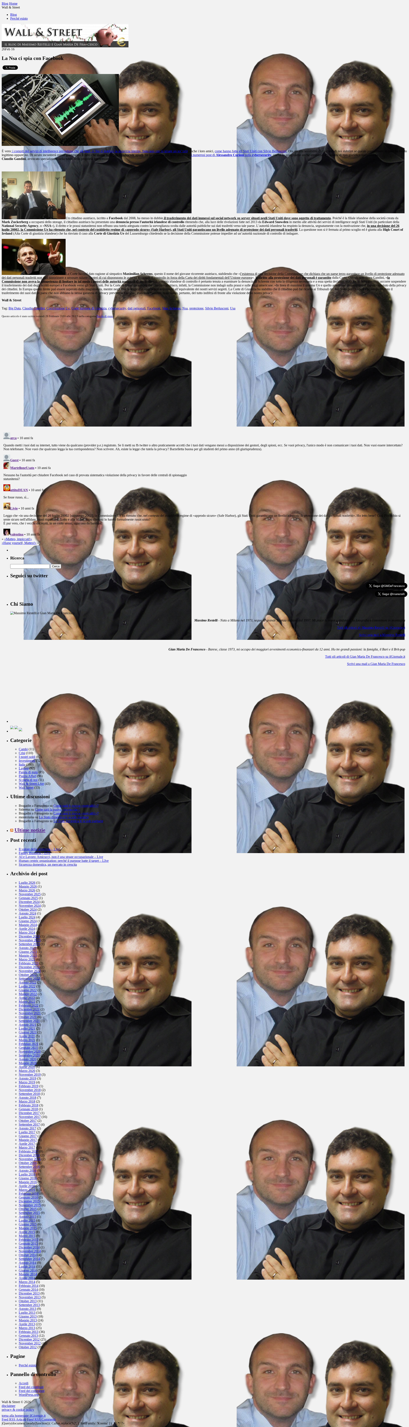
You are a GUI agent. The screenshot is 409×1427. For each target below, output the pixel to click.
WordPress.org (29, 1395)
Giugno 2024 (28, 921)
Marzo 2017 (27, 1147)
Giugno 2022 (28, 990)
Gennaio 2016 (28, 1197)
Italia (22, 764)
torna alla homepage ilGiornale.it (24, 1415)
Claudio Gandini (33, 308)
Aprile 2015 (27, 1232)
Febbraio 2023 (28, 963)
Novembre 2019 (30, 1074)
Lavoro (24, 768)
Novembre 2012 (30, 1343)
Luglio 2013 (27, 1312)
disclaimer (8, 1406)
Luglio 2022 (27, 986)
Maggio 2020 (28, 1063)
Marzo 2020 (27, 1071)
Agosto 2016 (27, 1170)
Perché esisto (19, 18)
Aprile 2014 (27, 1278)
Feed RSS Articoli (14, 1419)
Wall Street (26, 787)
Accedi (23, 1383)
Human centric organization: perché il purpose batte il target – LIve (64, 860)
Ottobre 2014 (28, 1255)
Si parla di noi (28, 780)
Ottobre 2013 (28, 1301)
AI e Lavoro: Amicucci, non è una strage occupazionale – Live (61, 857)
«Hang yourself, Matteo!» (19, 543)
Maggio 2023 (28, 955)
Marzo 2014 (27, 1282)
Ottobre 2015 (28, 1209)
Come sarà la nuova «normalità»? (75, 805)
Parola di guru (104, 316)
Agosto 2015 (27, 1216)
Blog (13, 14)
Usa (232, 308)
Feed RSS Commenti (41, 1419)
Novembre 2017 (30, 1117)
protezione (196, 308)
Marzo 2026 (27, 890)
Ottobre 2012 (28, 1347)
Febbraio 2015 (28, 1239)
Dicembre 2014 (29, 1247)
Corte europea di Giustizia (89, 308)
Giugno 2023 (28, 952)
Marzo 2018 (27, 1101)
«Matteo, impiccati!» (18, 539)
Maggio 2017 (28, 1140)
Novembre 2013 (30, 1297)
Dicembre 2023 (29, 936)
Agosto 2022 (27, 982)
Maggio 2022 (28, 994)
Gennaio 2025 (28, 898)
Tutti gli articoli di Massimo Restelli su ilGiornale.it (371, 627)
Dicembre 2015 (29, 1201)
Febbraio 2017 (28, 1151)
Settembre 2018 (29, 1094)
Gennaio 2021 (28, 1048)
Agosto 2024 (27, 913)
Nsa (185, 308)
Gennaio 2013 (28, 1335)
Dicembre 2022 (29, 967)
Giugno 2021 (28, 1032)
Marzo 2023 (27, 959)
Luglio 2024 (27, 917)
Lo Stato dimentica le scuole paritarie (64, 817)
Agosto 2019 (27, 1078)
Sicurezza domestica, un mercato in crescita (48, 864)
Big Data (15, 308)
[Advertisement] (42, 696)
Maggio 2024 (28, 925)
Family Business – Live (34, 853)
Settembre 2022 (29, 978)
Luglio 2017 (27, 1132)
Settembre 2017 (29, 1124)
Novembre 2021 (30, 1013)
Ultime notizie (29, 830)
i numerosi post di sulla (230, 155)
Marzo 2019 (27, 1082)
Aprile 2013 (27, 1324)
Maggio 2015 (28, 1228)
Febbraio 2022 (28, 1005)
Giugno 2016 (28, 1178)
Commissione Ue (58, 308)
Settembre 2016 (29, 1167)
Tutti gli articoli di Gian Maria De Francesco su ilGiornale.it (365, 656)
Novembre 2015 (30, 1205)
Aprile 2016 (27, 1186)
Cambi (23, 749)
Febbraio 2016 (28, 1193)
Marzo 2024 (27, 932)
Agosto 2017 (27, 1128)
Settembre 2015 (29, 1213)
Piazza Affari (27, 776)
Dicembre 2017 (29, 1113)
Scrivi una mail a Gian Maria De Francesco (376, 664)
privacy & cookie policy (18, 1409)
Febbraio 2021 (28, 1044)
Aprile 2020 (27, 1067)
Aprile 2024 (27, 929)
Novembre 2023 (30, 940)
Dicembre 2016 (29, 1155)
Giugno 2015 (28, 1224)
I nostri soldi (27, 757)
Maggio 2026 (28, 886)
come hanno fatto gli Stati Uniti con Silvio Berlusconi (251, 151)
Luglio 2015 (27, 1220)
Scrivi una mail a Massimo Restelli (382, 635)
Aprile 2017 (27, 1143)
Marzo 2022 (27, 1001)
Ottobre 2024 (28, 909)
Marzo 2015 (27, 1236)
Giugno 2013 (28, 1316)
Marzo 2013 (27, 1328)
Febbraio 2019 (28, 1086)
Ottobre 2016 (28, 1163)
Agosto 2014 (27, 1262)
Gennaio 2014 (28, 1289)
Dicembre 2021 (29, 1009)
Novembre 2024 (30, 905)
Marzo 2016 (27, 1190)
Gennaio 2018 (28, 1109)
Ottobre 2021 (28, 1017)
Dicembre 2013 (29, 1293)
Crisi (22, 753)
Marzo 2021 (27, 1040)
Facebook (153, 308)
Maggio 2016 (28, 1182)
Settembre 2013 (29, 1305)
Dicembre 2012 (29, 1339)
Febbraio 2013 (28, 1332)
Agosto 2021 (27, 1024)
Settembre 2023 (29, 944)
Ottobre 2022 (28, 975)
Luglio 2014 (27, 1266)
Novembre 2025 (30, 894)
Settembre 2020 (29, 1055)
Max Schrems (171, 308)
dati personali (136, 308)
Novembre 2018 (30, 1090)
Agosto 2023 (27, 948)
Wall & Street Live (31, 783)
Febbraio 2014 (28, 1286)
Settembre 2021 (29, 1021)
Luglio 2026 (27, 882)
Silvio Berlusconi (216, 308)
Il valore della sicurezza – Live (39, 849)
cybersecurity (117, 308)
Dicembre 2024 (29, 902)
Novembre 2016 (30, 1159)
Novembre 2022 (30, 971)
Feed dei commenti (31, 1391)
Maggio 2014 (28, 1274)
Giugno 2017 (28, 1136)
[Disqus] (204, 374)
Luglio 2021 (27, 1028)
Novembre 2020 (30, 1051)
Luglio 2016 (27, 1174)
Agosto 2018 (27, 1097)
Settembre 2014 (29, 1259)
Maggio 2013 (28, 1320)
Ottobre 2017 (28, 1120)
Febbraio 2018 (28, 1105)
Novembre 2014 (30, 1251)
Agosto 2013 (27, 1309)
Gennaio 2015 (28, 1243)
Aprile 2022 (27, 998)
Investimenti (27, 760)
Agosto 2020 (27, 1059)
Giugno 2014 (28, 1270)
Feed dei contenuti (31, 1387)
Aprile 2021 (27, 1036)
